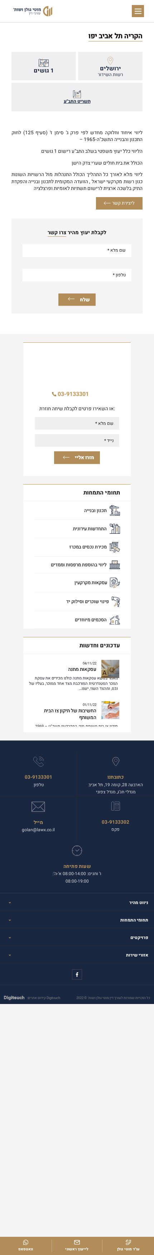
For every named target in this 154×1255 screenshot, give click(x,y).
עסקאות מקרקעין (90, 582)
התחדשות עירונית (90, 529)
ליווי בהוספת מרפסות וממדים (79, 565)
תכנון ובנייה (95, 510)
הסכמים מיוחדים (91, 620)
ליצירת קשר (123, 203)
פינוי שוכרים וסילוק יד (87, 601)
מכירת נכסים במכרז (88, 547)
